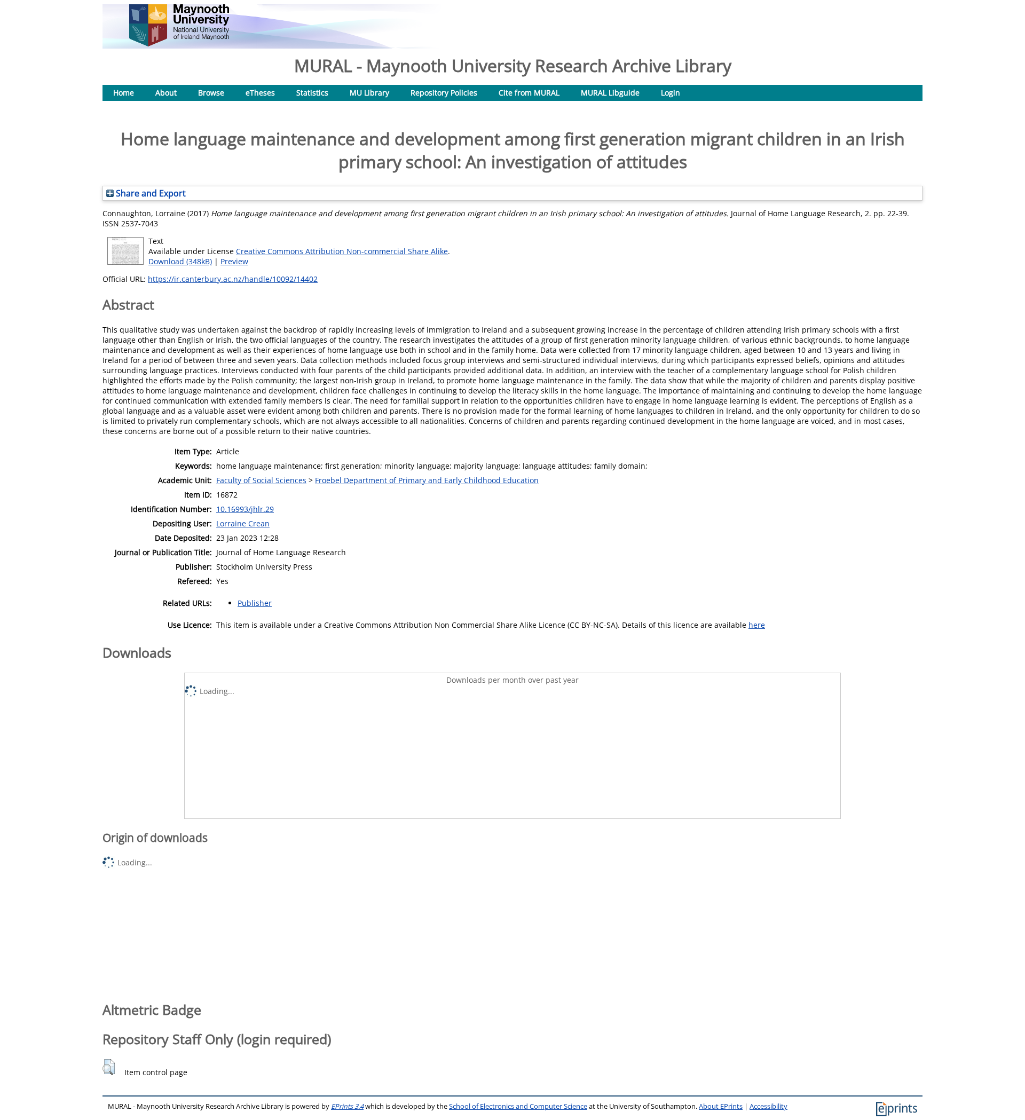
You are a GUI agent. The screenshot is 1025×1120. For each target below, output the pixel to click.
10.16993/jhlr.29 (245, 509)
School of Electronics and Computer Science (518, 1106)
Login (670, 93)
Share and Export (150, 193)
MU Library (369, 93)
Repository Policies (444, 93)
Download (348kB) (180, 261)
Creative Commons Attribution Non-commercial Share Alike (342, 251)
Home (123, 93)
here (756, 625)
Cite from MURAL (529, 93)
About (166, 93)
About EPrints (721, 1106)
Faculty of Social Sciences (261, 480)
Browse (211, 93)
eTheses (260, 93)
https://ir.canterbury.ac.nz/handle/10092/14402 (233, 279)
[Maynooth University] (179, 43)
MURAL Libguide (610, 93)
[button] (108, 1067)
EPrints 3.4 (347, 1106)
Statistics (312, 93)
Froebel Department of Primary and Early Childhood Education (427, 480)
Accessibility (768, 1106)
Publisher (255, 603)
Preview (234, 261)
